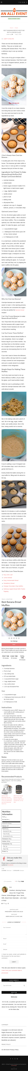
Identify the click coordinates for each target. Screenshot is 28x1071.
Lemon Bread (8, 577)
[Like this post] (16, 881)
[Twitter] (20, 2)
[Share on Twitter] (19, 881)
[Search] (26, 2)
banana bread (19, 310)
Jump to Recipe (8, 39)
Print (14, 644)
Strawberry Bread (9, 583)
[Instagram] (22, 2)
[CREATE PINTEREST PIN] (24, 597)
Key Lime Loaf (8, 575)
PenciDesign (14, 1065)
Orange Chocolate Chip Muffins (13, 586)
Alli (12, 34)
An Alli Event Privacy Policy (10, 1049)
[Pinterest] (24, 2)
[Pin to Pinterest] (21, 881)
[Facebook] (10, 1059)
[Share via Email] (22, 881)
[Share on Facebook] (18, 881)
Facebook (10, 865)
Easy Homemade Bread (11, 580)
